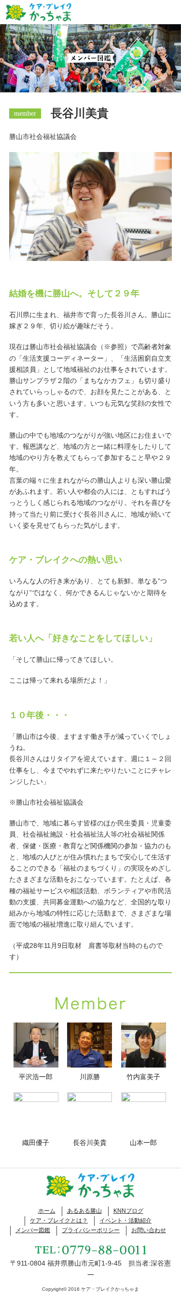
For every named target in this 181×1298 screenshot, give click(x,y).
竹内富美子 (143, 1077)
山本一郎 (143, 1142)
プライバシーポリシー (91, 1230)
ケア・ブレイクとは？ (59, 1220)
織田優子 (35, 1142)
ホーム (47, 1210)
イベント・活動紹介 (125, 1220)
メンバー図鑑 (32, 1230)
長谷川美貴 (90, 1142)
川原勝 (90, 1077)
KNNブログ (128, 1210)
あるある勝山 (84, 1210)
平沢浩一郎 (36, 1077)
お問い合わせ (148, 1230)
